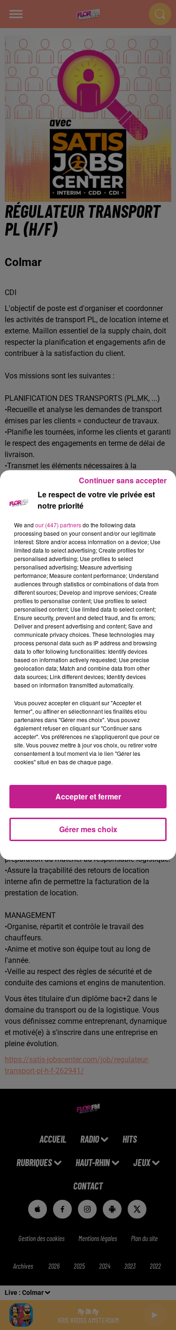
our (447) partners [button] (58, 525)
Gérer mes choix (88, 829)
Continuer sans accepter (123, 480)
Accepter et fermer (88, 796)
